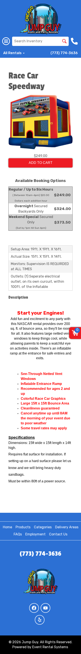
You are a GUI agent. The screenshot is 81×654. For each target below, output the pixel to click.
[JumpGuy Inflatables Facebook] (34, 608)
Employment (35, 534)
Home (7, 527)
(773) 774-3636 (64, 53)
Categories (43, 527)
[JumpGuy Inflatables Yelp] (39, 620)
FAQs (18, 534)
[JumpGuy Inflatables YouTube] (45, 608)
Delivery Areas (66, 527)
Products (23, 527)
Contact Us (58, 534)
